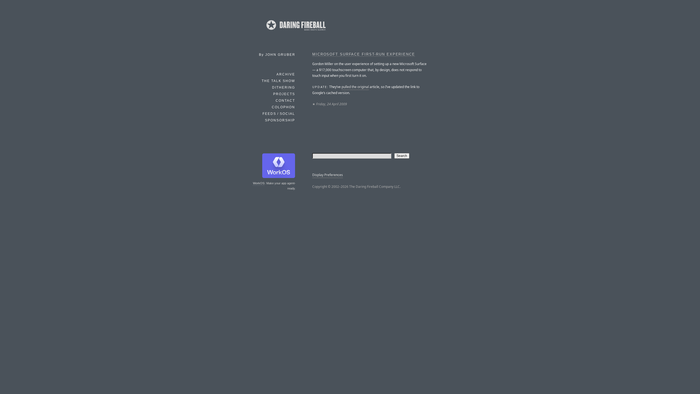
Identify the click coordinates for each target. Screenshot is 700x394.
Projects (284, 94)
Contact (285, 101)
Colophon (283, 107)
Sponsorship (280, 120)
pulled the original (355, 86)
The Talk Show (278, 81)
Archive (285, 74)
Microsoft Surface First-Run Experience (363, 54)
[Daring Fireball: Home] (295, 31)
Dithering (283, 87)
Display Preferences (327, 175)
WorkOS (258, 183)
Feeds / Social (278, 114)
